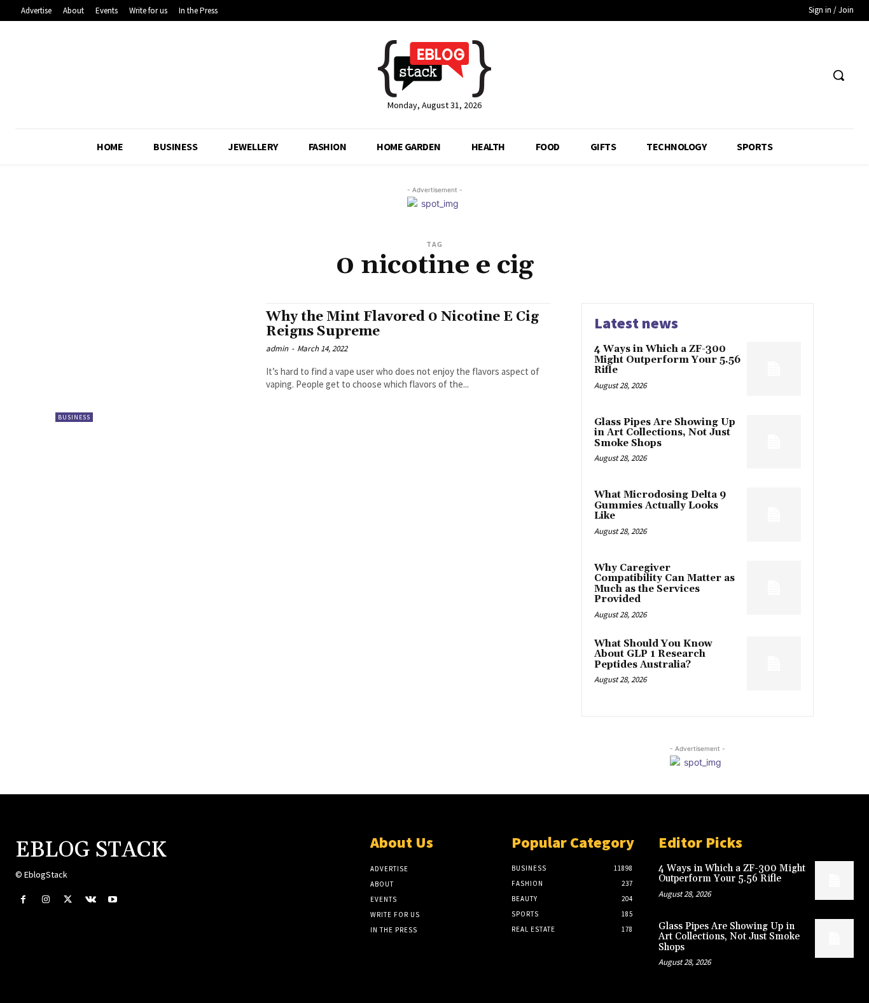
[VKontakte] (91, 900)
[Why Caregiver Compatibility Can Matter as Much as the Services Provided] (774, 588)
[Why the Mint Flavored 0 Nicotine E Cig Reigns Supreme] (154, 362)
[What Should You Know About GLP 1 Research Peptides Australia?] (774, 663)
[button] (838, 75)
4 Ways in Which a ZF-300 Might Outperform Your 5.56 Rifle (667, 359)
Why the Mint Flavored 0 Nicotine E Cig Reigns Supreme (402, 324)
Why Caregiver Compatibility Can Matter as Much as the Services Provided (664, 584)
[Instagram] (45, 900)
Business (74, 417)
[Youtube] (113, 900)
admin (277, 348)
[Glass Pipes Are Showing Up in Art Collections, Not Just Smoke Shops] (774, 442)
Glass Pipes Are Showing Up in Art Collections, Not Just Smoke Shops (664, 432)
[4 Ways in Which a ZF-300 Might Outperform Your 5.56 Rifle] (774, 369)
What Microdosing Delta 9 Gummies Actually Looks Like (660, 505)
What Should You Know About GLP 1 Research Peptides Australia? (653, 654)
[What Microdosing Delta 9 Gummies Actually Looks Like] (774, 514)
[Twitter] (68, 900)
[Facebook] (23, 900)
